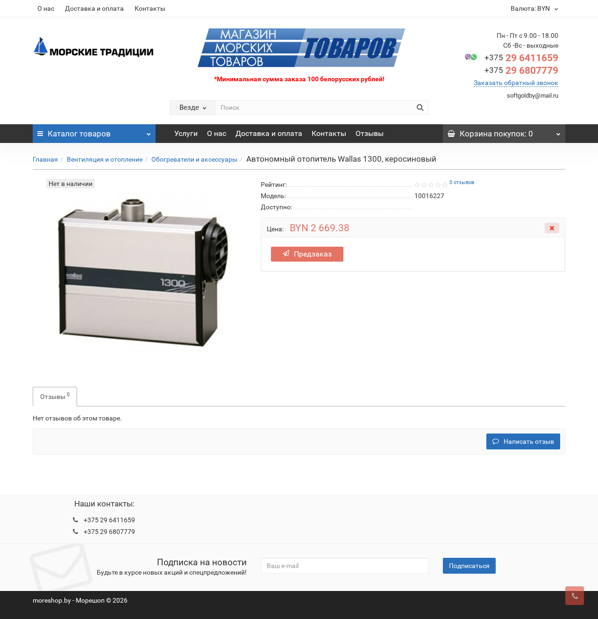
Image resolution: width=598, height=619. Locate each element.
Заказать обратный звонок (516, 82)
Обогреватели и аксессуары (194, 159)
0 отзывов (461, 182)
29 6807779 (521, 70)
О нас (45, 8)
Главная (45, 159)
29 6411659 (521, 58)
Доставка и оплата (94, 8)
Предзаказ (313, 253)
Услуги (186, 133)
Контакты (150, 8)
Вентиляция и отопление (104, 159)
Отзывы (370, 133)
